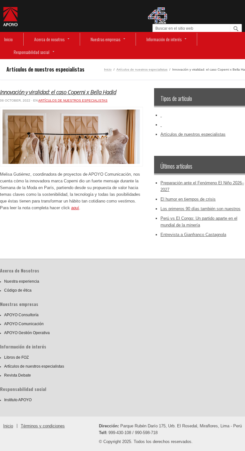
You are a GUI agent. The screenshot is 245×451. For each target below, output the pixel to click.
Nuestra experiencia (21, 281)
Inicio (8, 39)
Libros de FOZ (16, 357)
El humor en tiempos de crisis (188, 199)
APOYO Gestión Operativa (27, 333)
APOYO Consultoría (21, 315)
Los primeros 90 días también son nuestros (200, 208)
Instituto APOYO (18, 400)
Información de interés (164, 39)
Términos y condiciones (43, 426)
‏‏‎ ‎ (161, 115)
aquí (75, 207)
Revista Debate (17, 375)
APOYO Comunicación (24, 324)
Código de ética (18, 290)
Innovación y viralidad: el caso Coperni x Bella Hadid (58, 92)
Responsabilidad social (31, 52)
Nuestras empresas (105, 39)
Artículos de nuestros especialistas (141, 69)
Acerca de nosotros (49, 39)
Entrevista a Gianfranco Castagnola (193, 234)
